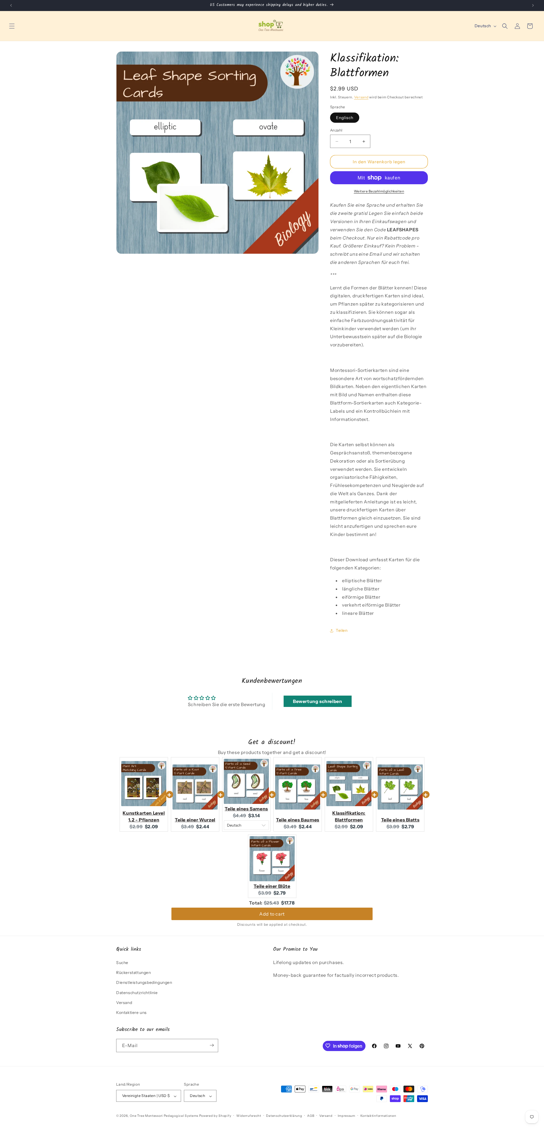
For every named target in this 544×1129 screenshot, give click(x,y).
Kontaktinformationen (378, 1116)
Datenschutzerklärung (284, 1116)
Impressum (346, 1116)
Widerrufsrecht (248, 1116)
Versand (361, 97)
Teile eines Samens (246, 809)
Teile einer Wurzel (195, 820)
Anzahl (336, 130)
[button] (12, 26)
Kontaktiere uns (131, 1012)
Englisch (344, 117)
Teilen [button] (342, 630)
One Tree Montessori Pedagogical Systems (164, 1116)
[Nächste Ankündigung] (533, 5)
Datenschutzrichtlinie (137, 992)
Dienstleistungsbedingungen (144, 982)
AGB (310, 1116)
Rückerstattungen (133, 972)
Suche (122, 962)
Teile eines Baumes (297, 820)
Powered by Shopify (215, 1116)
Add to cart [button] (272, 914)
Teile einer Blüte (272, 886)
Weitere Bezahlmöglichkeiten (379, 191)
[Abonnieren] (211, 1045)
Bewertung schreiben (317, 701)
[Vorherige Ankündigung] (11, 5)
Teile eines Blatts (400, 820)
